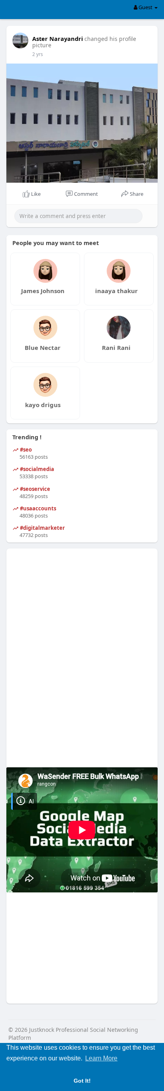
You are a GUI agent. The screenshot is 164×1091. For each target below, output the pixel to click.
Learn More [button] (101, 1058)
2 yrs (37, 54)
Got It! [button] (82, 1080)
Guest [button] (145, 7)
